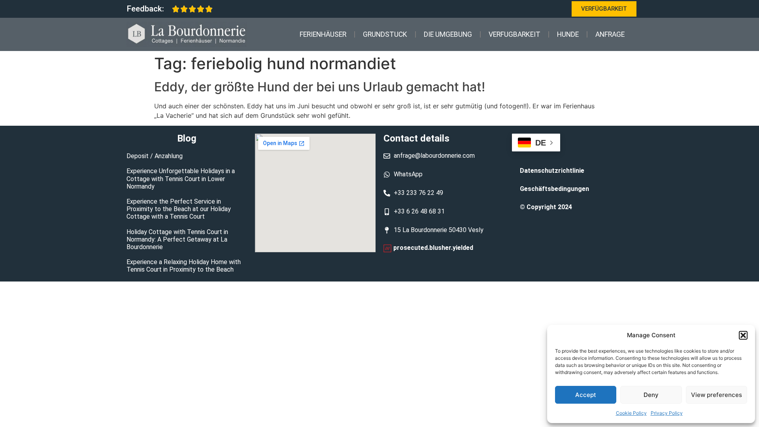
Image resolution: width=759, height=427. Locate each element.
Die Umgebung (448, 34)
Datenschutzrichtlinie (552, 170)
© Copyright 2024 (546, 207)
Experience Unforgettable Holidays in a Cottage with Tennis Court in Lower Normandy (180, 178)
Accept (585, 395)
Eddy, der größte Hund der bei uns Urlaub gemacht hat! (319, 86)
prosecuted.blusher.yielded (433, 247)
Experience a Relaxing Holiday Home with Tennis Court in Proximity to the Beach (183, 265)
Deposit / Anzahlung (154, 156)
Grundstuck (385, 34)
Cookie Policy (631, 413)
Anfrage (610, 34)
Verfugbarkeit (514, 34)
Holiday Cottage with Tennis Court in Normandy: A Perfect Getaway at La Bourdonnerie (177, 239)
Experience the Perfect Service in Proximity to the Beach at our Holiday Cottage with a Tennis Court (178, 209)
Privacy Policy (667, 413)
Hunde (568, 34)
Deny (651, 395)
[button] (743, 335)
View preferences (716, 395)
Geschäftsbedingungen (554, 189)
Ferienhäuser (323, 34)
